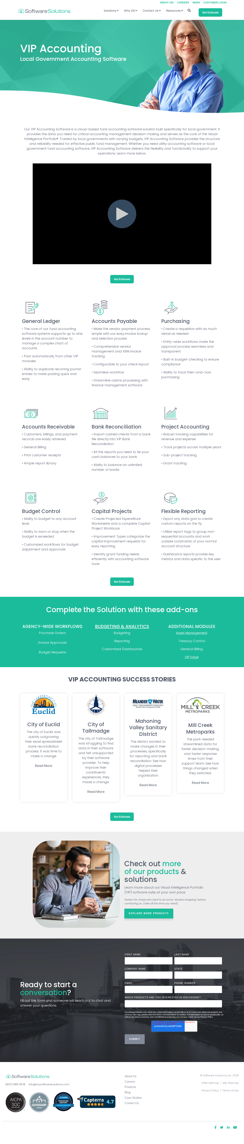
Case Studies (133, 1097)
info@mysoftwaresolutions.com (49, 1084)
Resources (173, 11)
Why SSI (129, 11)
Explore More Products (149, 913)
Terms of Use (230, 1090)
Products (130, 1087)
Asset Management (191, 633)
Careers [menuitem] (183, 2)
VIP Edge (192, 657)
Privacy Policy (210, 1090)
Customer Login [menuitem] (214, 2)
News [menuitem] (196, 2)
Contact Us (150, 11)
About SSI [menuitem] (166, 2)
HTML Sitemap (210, 1083)
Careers (130, 1081)
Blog (128, 1092)
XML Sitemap (231, 1083)
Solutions (110, 11)
